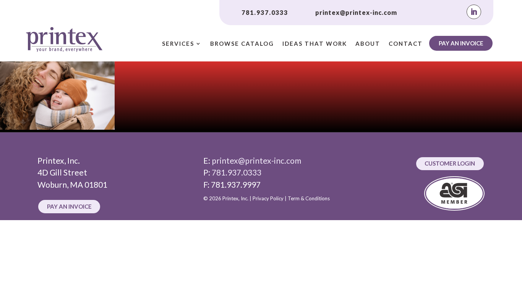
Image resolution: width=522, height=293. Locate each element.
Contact (406, 44)
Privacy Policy (268, 198)
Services (178, 44)
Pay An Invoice (461, 43)
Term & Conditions (309, 198)
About (367, 44)
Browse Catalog (242, 44)
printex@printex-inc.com (356, 12)
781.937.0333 (265, 12)
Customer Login (450, 163)
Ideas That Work (314, 44)
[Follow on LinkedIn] (474, 12)
